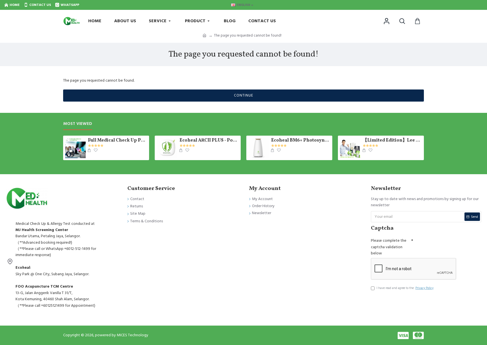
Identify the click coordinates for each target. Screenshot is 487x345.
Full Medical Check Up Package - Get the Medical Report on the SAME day (117, 141)
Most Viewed (77, 124)
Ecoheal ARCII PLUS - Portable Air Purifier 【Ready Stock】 (209, 141)
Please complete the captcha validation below (388, 247)
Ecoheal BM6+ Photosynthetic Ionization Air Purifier (300, 141)
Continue (243, 95)
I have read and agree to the (405, 288)
